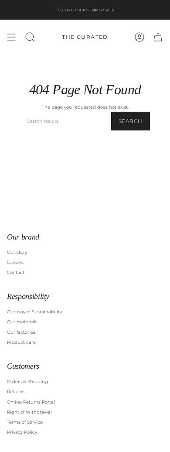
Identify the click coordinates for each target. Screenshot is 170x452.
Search (131, 121)
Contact (15, 272)
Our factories (21, 332)
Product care (21, 342)
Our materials (22, 321)
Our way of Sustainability (34, 311)
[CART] (158, 37)
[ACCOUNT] (139, 37)
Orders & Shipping (27, 381)
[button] (30, 37)
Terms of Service (25, 422)
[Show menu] (11, 37)
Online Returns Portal (31, 402)
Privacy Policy (22, 432)
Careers (15, 262)
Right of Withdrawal (29, 412)
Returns (15, 391)
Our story (17, 252)
